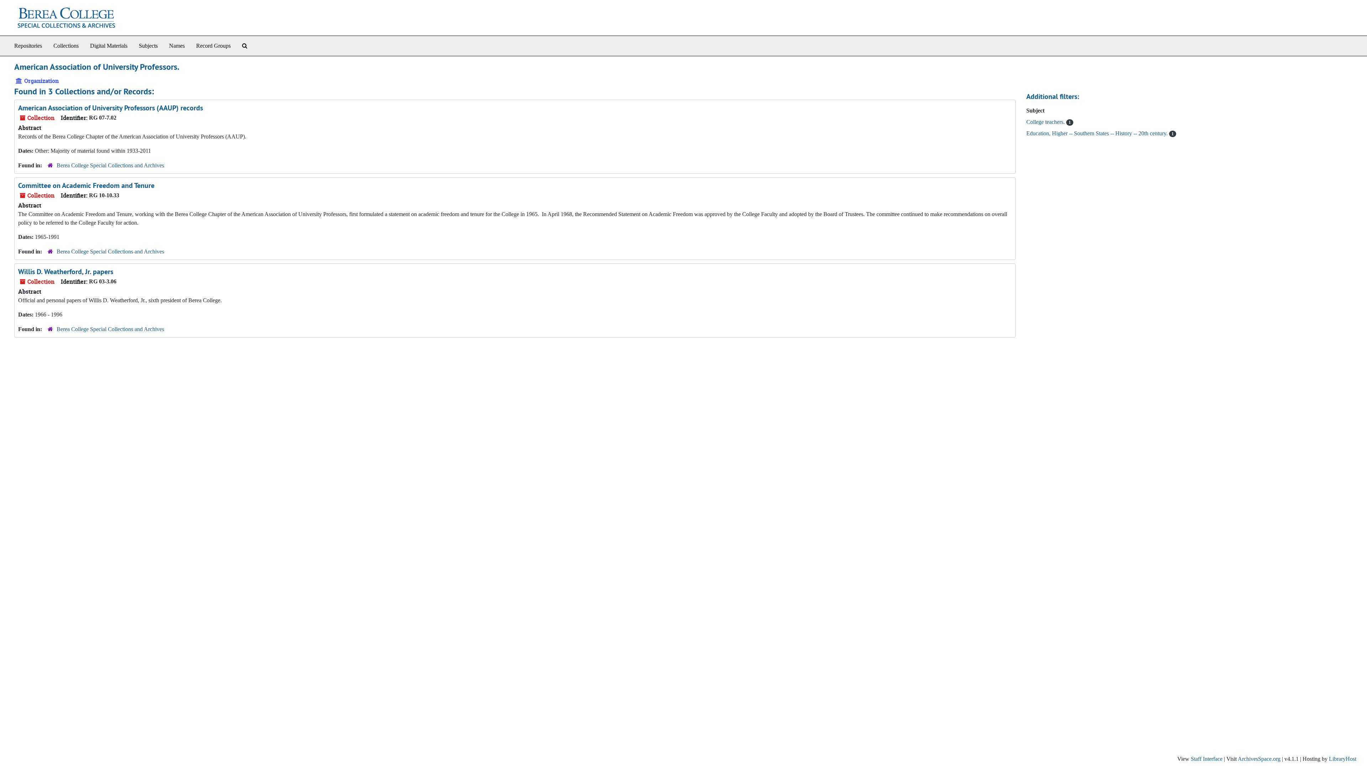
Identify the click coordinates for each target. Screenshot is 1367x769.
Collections (66, 46)
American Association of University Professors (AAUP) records (110, 108)
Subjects (148, 46)
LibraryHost (1342, 759)
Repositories (28, 46)
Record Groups (213, 46)
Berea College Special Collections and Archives (110, 165)
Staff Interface (1206, 759)
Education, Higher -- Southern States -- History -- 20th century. (1097, 133)
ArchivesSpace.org (1259, 759)
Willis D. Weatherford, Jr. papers (65, 271)
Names (177, 46)
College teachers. (1046, 122)
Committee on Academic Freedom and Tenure (86, 185)
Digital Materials (108, 46)
